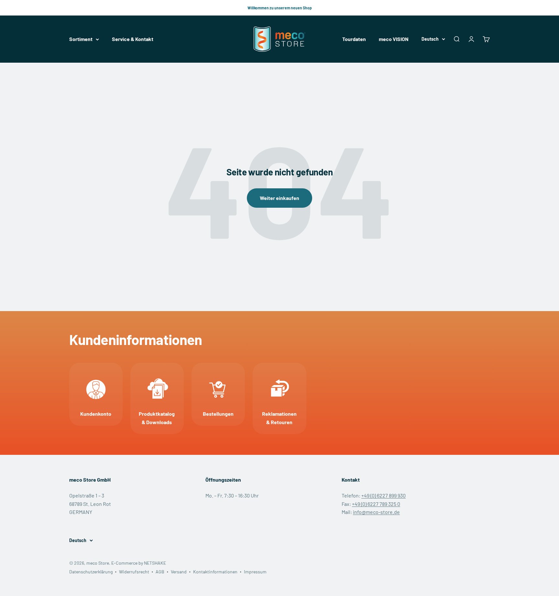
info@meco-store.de (376, 512)
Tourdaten (354, 39)
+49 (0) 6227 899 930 (383, 495)
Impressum (255, 571)
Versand (179, 571)
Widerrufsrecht (134, 571)
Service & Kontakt (132, 39)
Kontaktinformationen (215, 571)
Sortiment (81, 39)
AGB (160, 571)
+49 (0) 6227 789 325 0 (376, 504)
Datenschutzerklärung (91, 571)
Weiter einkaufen (279, 198)
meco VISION (394, 39)
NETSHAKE (155, 563)
